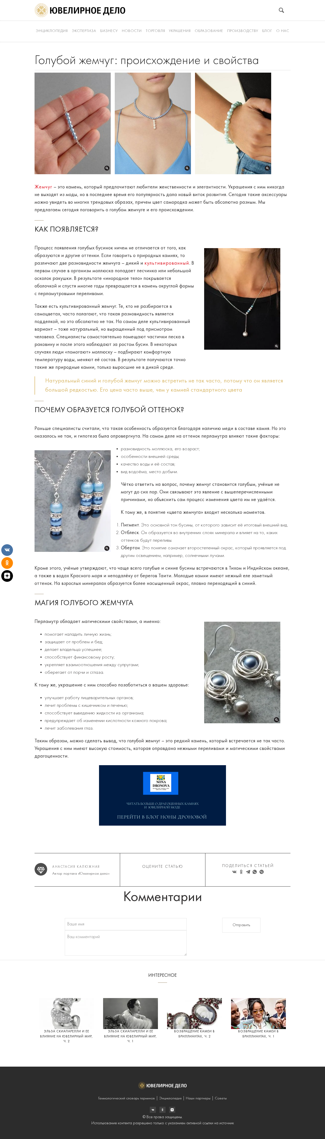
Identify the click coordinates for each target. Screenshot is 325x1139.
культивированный (166, 263)
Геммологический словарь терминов (126, 1098)
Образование (209, 31)
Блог (267, 31)
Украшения (180, 31)
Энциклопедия (52, 31)
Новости (132, 31)
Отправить (241, 925)
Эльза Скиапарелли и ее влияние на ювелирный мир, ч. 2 (66, 1036)
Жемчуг (43, 187)
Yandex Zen (162, 1110)
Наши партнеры (198, 1098)
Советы (221, 1098)
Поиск (281, 10)
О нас (282, 31)
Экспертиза (84, 31)
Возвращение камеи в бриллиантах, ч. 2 (194, 1034)
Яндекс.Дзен (172, 1110)
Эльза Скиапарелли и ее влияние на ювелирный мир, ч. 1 (130, 1036)
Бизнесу (109, 31)
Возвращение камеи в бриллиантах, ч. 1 (258, 1034)
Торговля (155, 31)
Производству (242, 31)
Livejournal (153, 1110)
